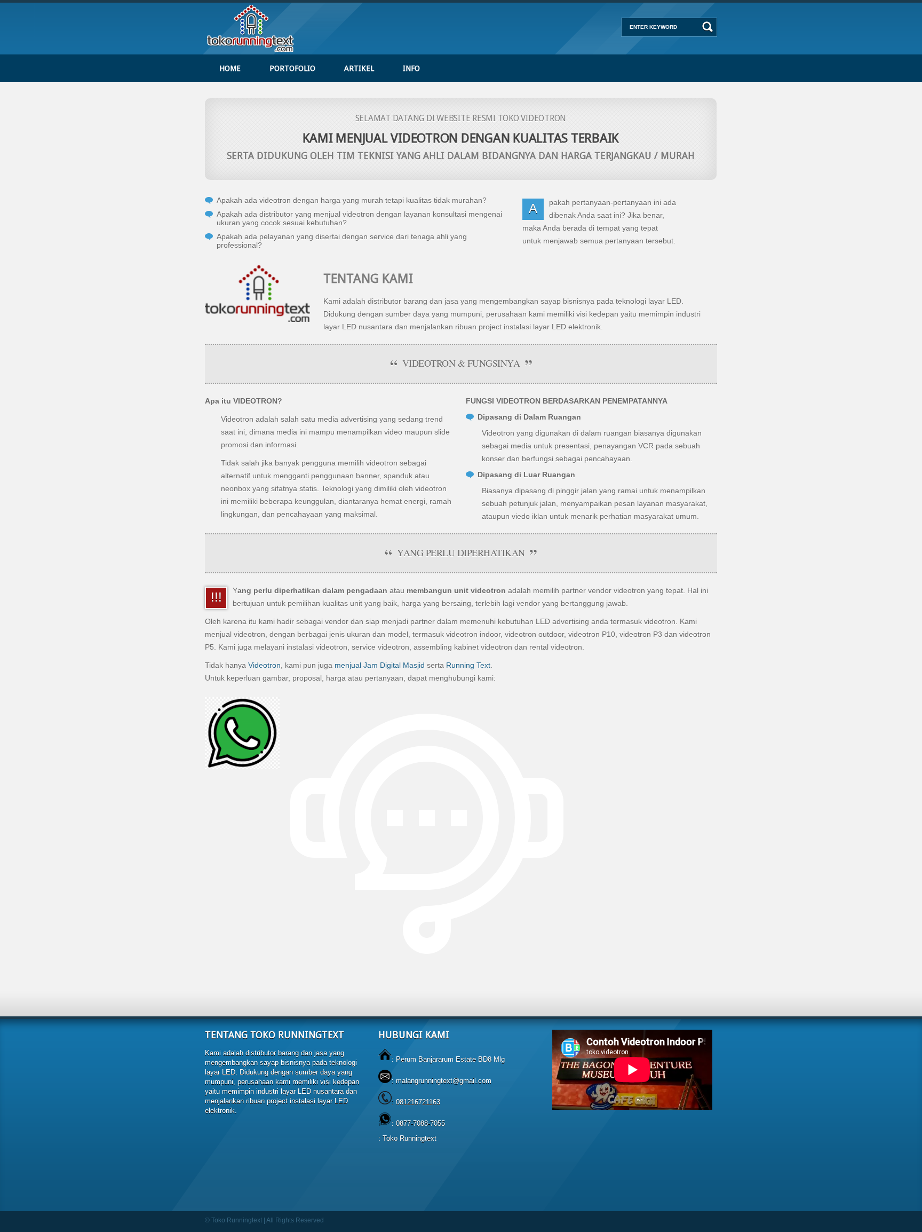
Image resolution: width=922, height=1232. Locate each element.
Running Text (468, 665)
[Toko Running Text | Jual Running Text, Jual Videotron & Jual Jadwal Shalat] (251, 52)
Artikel (359, 68)
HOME (230, 68)
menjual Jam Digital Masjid (380, 665)
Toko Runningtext (409, 1138)
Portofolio (292, 68)
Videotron (264, 665)
